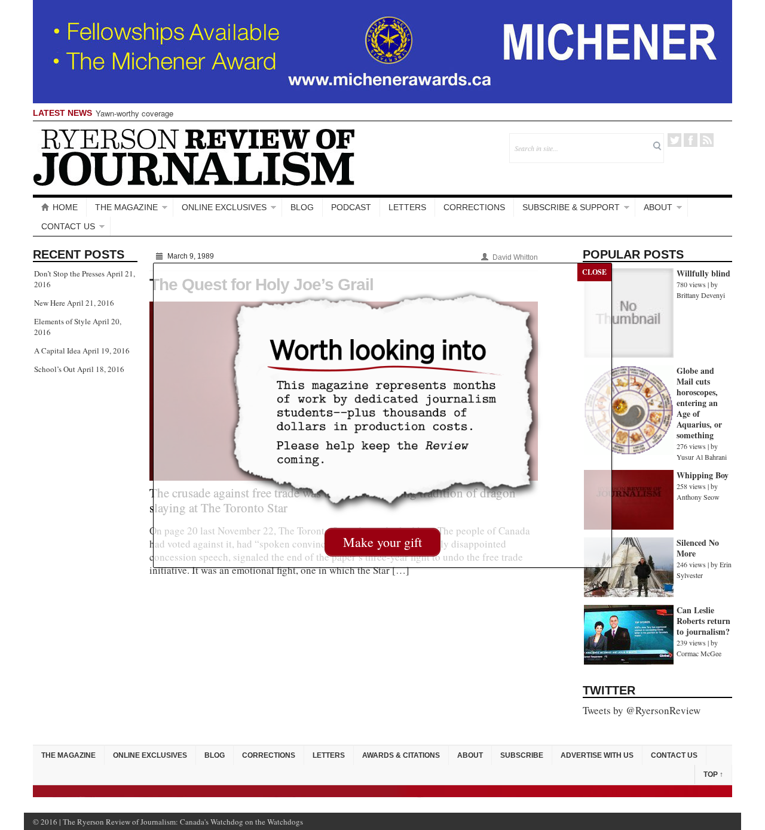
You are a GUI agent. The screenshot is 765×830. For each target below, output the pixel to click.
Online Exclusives (224, 207)
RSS (707, 140)
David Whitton (515, 257)
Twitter (674, 140)
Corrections (474, 207)
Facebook (690, 140)
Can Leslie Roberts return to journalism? (703, 621)
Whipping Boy (703, 475)
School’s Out (54, 369)
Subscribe (521, 755)
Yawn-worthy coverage (134, 113)
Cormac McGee (699, 653)
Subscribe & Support (571, 207)
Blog (302, 207)
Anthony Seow (698, 497)
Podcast (351, 207)
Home (65, 207)
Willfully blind (703, 273)
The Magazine (126, 207)
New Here (49, 302)
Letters (407, 207)
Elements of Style (62, 321)
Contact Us (68, 226)
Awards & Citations (401, 755)
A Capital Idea (57, 350)
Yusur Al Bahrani (702, 457)
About (658, 207)
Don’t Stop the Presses (69, 273)
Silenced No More (698, 548)
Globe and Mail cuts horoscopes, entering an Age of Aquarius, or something (699, 402)
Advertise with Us (597, 755)
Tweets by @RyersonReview (641, 710)
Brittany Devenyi (701, 295)
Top (713, 774)
